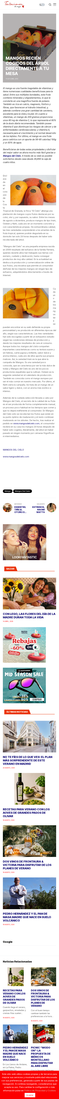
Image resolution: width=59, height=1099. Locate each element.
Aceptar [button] (30, 1095)
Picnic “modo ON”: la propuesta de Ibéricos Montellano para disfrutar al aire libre (42, 1057)
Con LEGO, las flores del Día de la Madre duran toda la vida (29, 615)
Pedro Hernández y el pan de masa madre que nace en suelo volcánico (27, 917)
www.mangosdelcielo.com (26, 423)
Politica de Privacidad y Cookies (40, 1090)
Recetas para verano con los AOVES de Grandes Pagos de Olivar (26, 813)
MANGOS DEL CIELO (13, 449)
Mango (8, 491)
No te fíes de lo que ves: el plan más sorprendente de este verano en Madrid (27, 760)
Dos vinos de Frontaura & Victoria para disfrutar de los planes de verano (27, 865)
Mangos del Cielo (12, 155)
